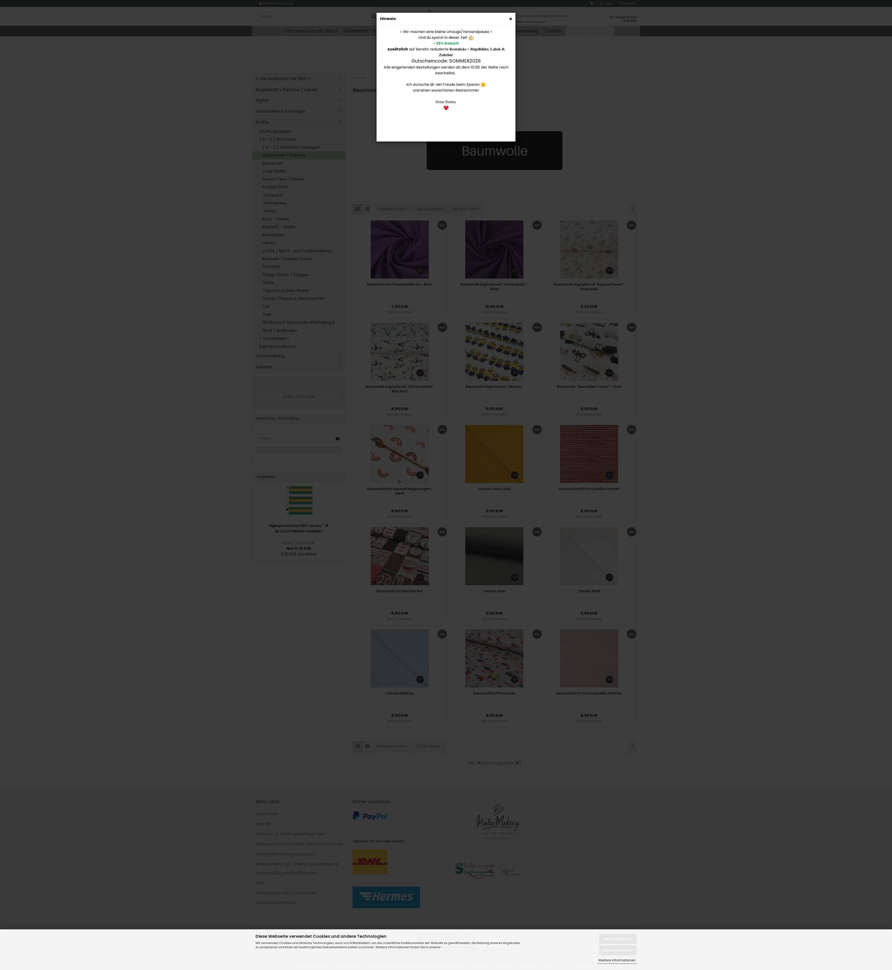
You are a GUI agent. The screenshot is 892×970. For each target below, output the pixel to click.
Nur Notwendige (618, 950)
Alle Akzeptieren (618, 939)
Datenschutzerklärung (458, 947)
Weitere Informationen (617, 960)
